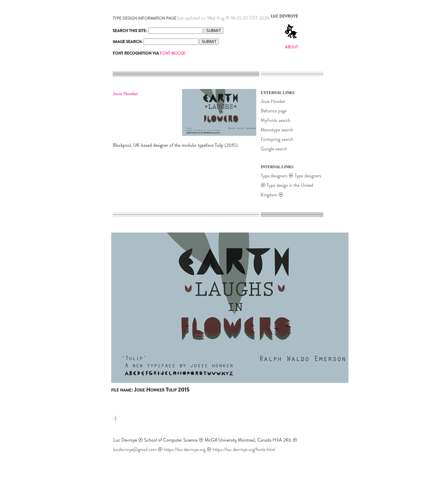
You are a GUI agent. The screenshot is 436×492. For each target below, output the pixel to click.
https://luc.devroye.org (185, 449)
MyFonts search (275, 120)
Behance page (274, 110)
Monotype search (277, 129)
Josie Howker (273, 101)
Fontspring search (277, 139)
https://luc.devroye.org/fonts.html (244, 449)
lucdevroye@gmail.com (135, 449)
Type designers (274, 175)
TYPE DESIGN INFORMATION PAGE (144, 18)
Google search (274, 148)
